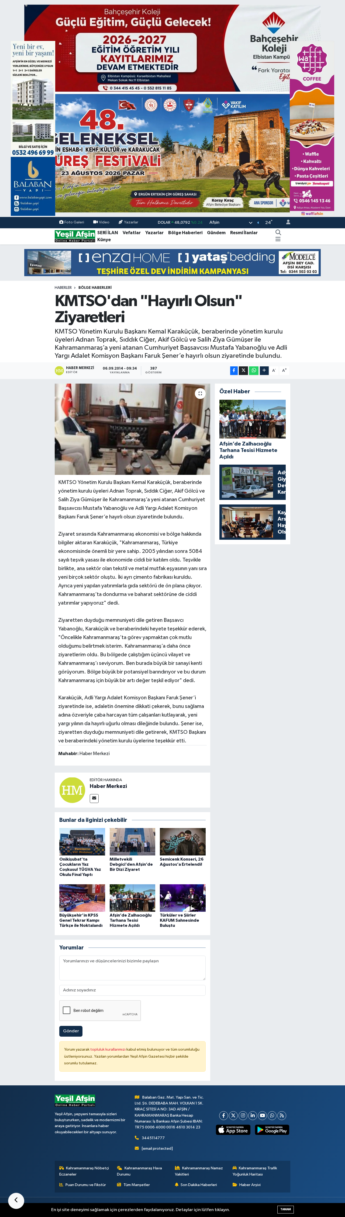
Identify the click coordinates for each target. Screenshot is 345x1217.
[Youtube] (262, 1115)
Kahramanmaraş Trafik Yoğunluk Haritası (255, 1171)
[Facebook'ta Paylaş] (234, 370)
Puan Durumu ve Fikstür (85, 1185)
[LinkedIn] (252, 1115)
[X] (233, 1115)
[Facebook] (223, 1115)
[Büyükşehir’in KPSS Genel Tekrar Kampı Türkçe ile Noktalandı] (82, 898)
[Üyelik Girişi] (286, 223)
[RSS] (281, 1115)
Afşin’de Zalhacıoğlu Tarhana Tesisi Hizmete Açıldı (130, 920)
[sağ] (312, 128)
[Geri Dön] (16, 1201)
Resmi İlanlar (244, 232)
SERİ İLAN (107, 232)
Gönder (71, 1031)
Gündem (216, 232)
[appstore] (233, 1130)
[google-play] (272, 1130)
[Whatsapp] (272, 1115)
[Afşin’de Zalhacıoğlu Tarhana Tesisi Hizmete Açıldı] (133, 898)
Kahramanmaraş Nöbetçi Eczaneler (84, 1171)
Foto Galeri (74, 222)
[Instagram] (243, 1115)
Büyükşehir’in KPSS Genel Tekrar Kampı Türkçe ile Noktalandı (80, 920)
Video (104, 222)
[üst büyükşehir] (172, 108)
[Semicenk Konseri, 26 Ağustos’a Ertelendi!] (183, 841)
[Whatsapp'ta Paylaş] (253, 370)
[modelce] (172, 262)
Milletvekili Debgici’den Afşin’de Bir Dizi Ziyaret (131, 864)
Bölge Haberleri (185, 232)
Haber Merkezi (108, 786)
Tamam (285, 1209)
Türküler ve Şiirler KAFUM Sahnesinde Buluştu (179, 920)
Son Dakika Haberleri (199, 1185)
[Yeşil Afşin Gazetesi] (75, 236)
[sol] (33, 128)
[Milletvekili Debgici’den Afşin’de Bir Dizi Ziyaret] (133, 841)
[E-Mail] (94, 798)
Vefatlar (132, 232)
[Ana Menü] (278, 239)
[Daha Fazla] (264, 370)
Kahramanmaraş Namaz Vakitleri (199, 1171)
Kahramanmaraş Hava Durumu (139, 1171)
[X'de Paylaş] (243, 370)
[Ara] (278, 232)
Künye (104, 239)
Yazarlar (131, 222)
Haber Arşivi (250, 1185)
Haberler (63, 288)
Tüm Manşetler (136, 1185)
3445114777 (153, 1138)
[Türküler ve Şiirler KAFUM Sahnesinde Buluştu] (183, 898)
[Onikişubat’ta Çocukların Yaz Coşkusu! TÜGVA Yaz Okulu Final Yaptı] (82, 841)
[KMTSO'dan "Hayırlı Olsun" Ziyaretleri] (132, 429)
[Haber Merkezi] (72, 790)
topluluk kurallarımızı (108, 1049)
